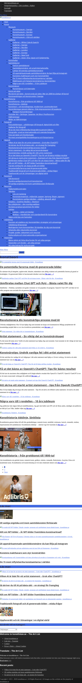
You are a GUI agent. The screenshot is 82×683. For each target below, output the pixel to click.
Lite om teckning (19, 194)
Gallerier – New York (21, 55)
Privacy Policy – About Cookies (15, 646)
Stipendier (8, 237)
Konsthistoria (9, 99)
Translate (8, 11)
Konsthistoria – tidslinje (18, 104)
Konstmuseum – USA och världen (26, 37)
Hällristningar (14, 117)
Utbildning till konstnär (18, 225)
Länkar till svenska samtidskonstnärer (28, 70)
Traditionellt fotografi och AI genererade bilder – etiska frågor (33, 171)
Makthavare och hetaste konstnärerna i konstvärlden (34, 81)
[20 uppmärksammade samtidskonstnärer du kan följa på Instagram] (41, 539)
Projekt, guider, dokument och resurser (24, 232)
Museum (12, 27)
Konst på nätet (14, 91)
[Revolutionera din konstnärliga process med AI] (20, 315)
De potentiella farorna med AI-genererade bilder (28, 168)
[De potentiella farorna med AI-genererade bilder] (21, 262)
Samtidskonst (14, 63)
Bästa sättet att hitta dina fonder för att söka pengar (30, 240)
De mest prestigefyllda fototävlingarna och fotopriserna (31, 137)
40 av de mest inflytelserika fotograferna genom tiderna (31, 130)
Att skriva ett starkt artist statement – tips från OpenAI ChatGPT (41, 385)
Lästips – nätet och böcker (23, 212)
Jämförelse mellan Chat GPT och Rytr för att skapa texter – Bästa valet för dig (39, 160)
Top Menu (3, 15)
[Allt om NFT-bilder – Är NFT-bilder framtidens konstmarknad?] (34, 527)
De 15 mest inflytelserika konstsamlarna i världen (32, 78)
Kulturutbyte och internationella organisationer (28, 235)
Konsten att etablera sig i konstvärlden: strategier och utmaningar (35, 222)
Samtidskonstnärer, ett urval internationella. (31, 68)
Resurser (8, 186)
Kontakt (7, 8)
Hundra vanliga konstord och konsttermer (26, 181)
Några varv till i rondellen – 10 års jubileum (30, 83)
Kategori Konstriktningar (23, 112)
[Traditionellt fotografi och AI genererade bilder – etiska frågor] (36, 599)
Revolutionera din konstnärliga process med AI (27, 148)
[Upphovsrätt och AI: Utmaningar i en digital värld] (6, 615)
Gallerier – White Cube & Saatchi (26, 42)
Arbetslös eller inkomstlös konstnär (23, 230)
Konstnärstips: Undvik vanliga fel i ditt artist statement (30, 153)
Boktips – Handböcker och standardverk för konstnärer (35, 214)
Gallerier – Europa (20, 52)
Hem (6, 22)
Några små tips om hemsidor (20, 217)
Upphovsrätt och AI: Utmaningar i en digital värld (28, 173)
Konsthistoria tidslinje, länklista (20, 417)
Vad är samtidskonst (21, 65)
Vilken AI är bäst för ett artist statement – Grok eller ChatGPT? (33, 142)
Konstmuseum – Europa (22, 35)
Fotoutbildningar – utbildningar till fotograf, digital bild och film (34, 124)
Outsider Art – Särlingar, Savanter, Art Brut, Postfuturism (31, 114)
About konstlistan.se (11, 638)
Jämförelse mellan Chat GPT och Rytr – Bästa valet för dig (36, 283)
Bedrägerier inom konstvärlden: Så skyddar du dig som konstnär (34, 227)
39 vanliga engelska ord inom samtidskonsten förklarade (31, 184)
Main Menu (4, 250)
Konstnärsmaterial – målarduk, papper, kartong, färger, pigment (38, 196)
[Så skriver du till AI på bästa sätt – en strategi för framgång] (25, 581)
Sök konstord (14, 178)
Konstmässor (14, 86)
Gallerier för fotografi (17, 127)
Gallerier (12, 40)
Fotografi (8, 122)
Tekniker (12, 191)
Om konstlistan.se (11, 3)
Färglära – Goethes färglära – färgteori (24, 202)
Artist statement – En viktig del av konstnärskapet (28, 150)
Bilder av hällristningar (18, 119)
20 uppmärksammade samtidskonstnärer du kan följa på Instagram (40, 73)
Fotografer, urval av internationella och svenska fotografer (32, 132)
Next (6, 472)
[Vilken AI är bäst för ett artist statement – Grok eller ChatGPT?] (30, 572)
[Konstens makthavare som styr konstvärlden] (29, 548)
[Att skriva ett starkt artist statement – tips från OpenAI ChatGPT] (31, 380)
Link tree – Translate (11, 641)
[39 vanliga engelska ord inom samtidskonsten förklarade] (6, 518)
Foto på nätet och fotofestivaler (21, 135)
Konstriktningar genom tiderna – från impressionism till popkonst (35, 109)
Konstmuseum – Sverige (22, 29)
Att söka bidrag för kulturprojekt (21, 245)
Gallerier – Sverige (20, 45)
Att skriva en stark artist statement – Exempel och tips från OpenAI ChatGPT (39, 158)
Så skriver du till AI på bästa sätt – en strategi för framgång (32, 145)
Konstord (8, 176)
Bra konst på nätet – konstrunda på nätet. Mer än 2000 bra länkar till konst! (39, 94)
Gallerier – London (20, 50)
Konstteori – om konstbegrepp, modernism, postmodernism (33, 106)
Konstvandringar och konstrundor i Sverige (26, 96)
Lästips (11, 209)
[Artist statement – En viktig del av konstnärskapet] (22, 331)
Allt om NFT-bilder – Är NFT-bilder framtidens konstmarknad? (33, 163)
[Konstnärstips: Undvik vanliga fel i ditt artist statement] (27, 348)
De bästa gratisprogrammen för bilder (24, 207)
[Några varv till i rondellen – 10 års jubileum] (20, 396)
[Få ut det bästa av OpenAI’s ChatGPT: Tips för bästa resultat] (30, 364)
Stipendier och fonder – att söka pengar (24, 243)
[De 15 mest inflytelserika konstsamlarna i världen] (35, 557)
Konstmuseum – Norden (23, 32)
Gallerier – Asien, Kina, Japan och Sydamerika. (31, 58)
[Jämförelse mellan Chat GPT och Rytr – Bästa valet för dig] (31, 278)
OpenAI (7, 140)
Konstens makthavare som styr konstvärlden (31, 76)
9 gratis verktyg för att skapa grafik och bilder (27, 166)
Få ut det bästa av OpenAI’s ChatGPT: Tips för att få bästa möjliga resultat (38, 155)
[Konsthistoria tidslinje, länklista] (13, 413)
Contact (7, 644)
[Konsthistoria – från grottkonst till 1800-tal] (20, 451)
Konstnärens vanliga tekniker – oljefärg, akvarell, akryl (34, 199)
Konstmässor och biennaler (24, 88)
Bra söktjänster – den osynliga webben (24, 204)
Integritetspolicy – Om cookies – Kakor (19, 5)
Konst (6, 24)
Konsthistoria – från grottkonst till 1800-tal (26, 101)
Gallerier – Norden (20, 47)
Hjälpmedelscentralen (17, 189)
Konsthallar (13, 60)
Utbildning (8, 219)
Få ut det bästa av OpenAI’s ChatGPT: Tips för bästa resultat (38, 369)
